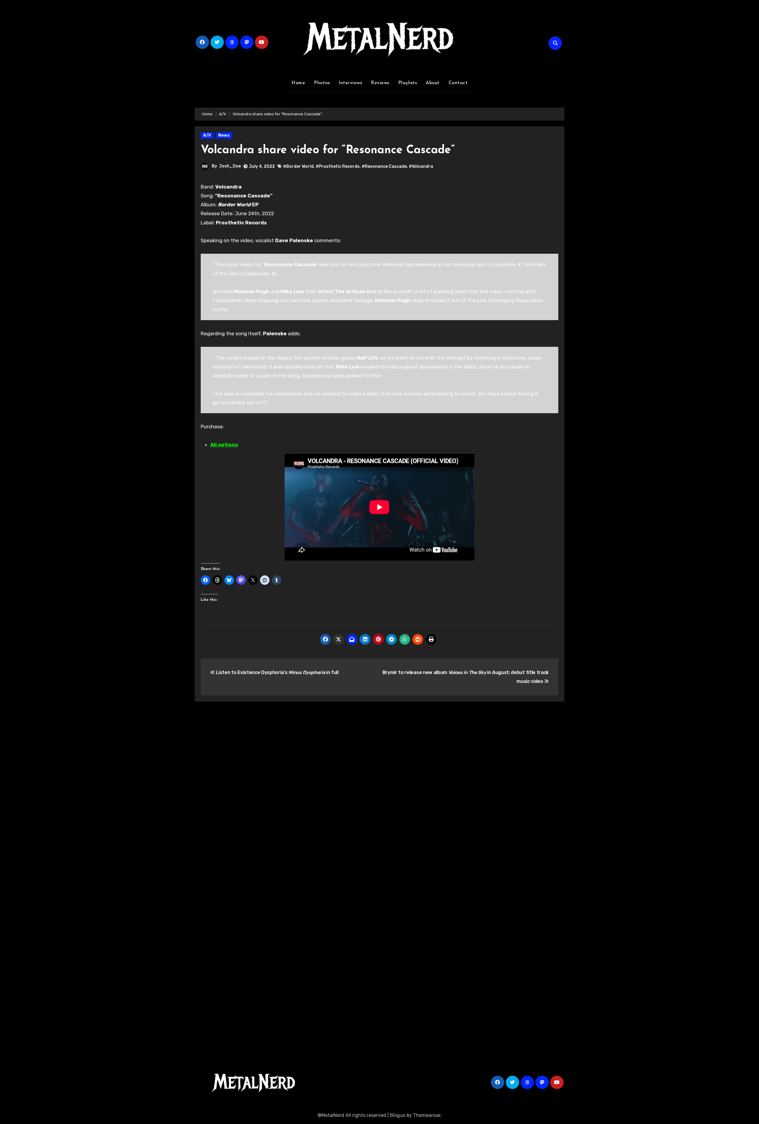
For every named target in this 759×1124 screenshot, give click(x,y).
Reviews (380, 83)
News (224, 135)
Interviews (350, 83)
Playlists (407, 83)
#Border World (298, 166)
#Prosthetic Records (338, 166)
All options (224, 445)
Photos (322, 83)
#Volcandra (421, 166)
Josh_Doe (230, 166)
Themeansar (427, 1115)
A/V (207, 135)
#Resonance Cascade (384, 166)
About (433, 83)
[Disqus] (379, 793)
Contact (458, 83)
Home (298, 83)
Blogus (397, 1115)
